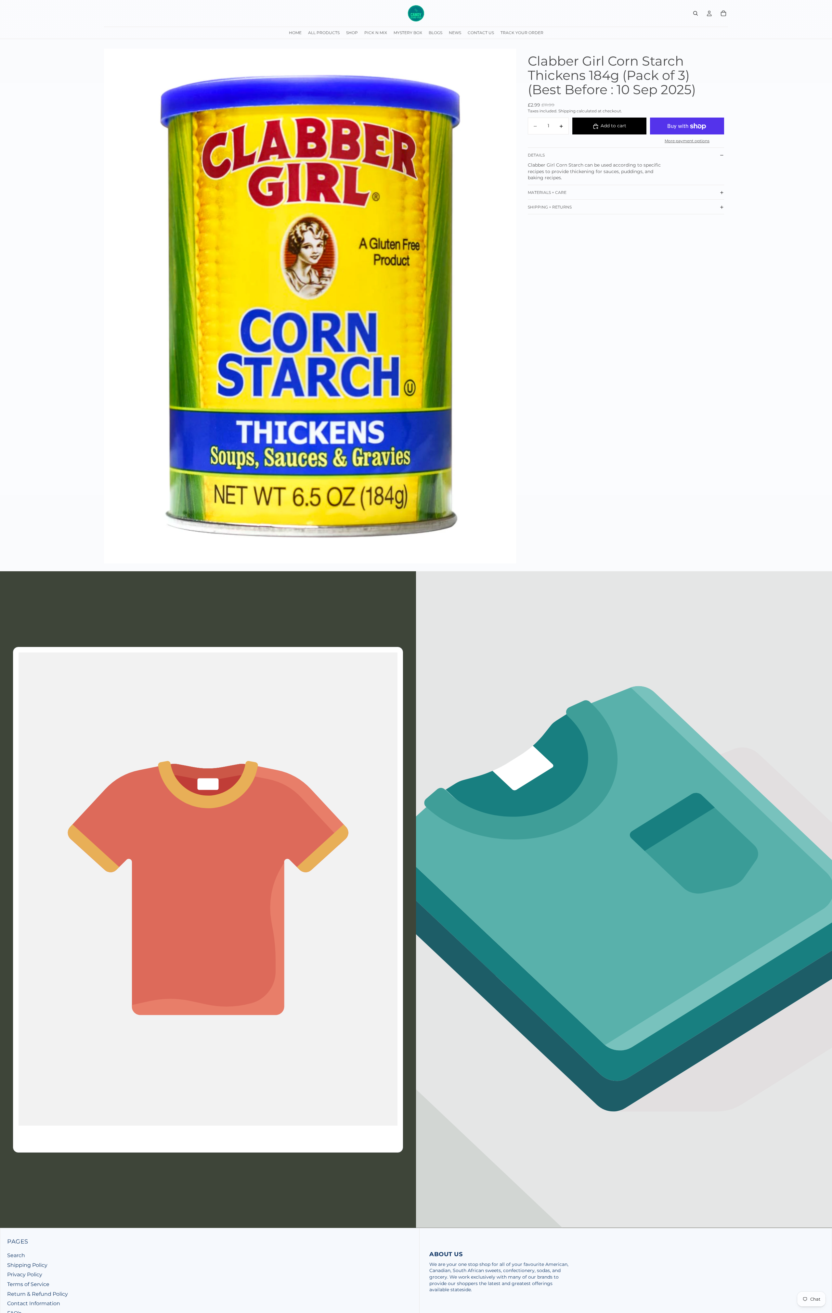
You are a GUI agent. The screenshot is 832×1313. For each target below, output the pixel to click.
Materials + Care (547, 192)
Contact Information (33, 1303)
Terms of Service (28, 1284)
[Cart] (723, 13)
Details (536, 155)
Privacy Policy (24, 1274)
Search (16, 1255)
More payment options (687, 141)
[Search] (695, 13)
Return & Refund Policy (37, 1294)
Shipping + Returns (550, 207)
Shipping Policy (27, 1265)
